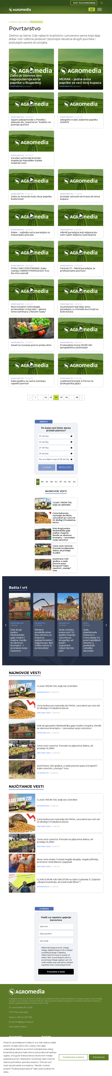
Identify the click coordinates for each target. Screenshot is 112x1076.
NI (47, 482)
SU (56, 482)
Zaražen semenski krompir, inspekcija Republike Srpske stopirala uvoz (26, 160)
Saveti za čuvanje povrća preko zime (31, 345)
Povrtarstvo (16, 86)
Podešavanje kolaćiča (73, 1057)
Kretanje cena (44, 713)
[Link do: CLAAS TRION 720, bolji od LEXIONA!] (21, 689)
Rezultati (65, 467)
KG (69, 482)
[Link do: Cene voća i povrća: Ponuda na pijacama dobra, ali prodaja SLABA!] (21, 749)
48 (77, 397)
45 (61, 397)
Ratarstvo (40, 623)
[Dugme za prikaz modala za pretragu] (101, 3)
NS (42, 482)
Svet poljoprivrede (84, 3)
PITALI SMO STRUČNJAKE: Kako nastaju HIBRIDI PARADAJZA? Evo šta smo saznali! (30, 270)
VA (65, 482)
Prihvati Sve (99, 1057)
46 (66, 397)
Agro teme (23, 22)
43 (51, 397)
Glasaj (47, 467)
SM (51, 482)
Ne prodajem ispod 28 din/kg (54, 459)
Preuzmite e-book (56, 971)
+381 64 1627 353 (24, 1017)
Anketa (44, 422)
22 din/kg (43, 442)
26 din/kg (43, 453)
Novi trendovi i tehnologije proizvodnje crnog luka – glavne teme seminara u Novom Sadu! (28, 309)
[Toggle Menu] (99, 9)
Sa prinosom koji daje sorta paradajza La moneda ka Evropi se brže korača (79, 309)
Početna (12, 22)
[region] (56, 1056)
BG (37, 482)
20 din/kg (43, 436)
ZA (74, 482)
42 (46, 397)
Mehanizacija (43, 692)
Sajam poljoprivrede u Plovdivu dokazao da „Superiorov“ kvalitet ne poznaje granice (31, 122)
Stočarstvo (43, 773)
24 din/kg (43, 447)
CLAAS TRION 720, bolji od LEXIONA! (57, 686)
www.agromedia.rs (18, 1026)
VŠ (60, 482)
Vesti (85, 623)
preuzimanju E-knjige (50, 960)
